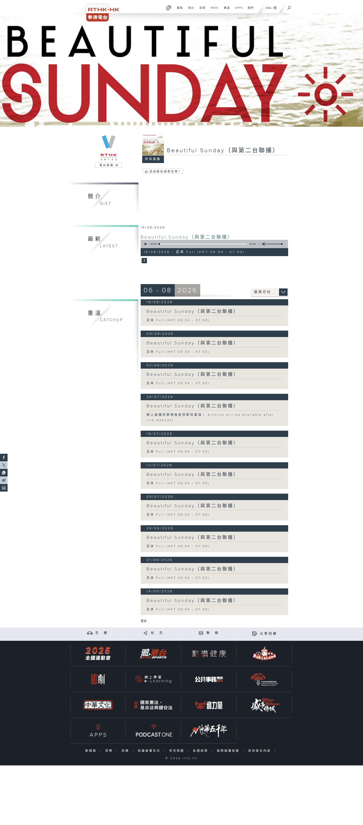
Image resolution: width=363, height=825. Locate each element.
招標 (126, 750)
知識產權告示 (150, 750)
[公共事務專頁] (209, 679)
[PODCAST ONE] (153, 731)
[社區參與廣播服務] (264, 679)
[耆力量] (209, 705)
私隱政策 (201, 750)
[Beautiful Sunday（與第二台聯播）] (144, 261)
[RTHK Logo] (100, 10)
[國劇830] (98, 679)
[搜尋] (289, 6)
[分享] (145, 633)
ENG (268, 8)
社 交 (157, 633)
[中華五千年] (209, 731)
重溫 (225, 9)
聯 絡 (212, 633)
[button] (145, 244)
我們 (249, 9)
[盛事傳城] (264, 705)
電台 (189, 9)
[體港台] (153, 654)
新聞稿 (91, 750)
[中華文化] (98, 705)
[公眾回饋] (254, 633)
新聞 (201, 9)
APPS (237, 9)
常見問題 (177, 750)
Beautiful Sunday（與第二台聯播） (187, 237)
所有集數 (153, 159)
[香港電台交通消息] (90, 633)
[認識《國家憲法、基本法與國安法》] (153, 705)
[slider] (275, 244)
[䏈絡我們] (201, 633)
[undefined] (168, 7)
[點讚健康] (209, 654)
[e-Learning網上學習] (153, 679)
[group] (263, 244)
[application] (213, 244)
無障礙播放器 (229, 750)
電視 (178, 9)
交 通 (101, 633)
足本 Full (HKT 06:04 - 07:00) (178, 320)
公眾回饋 (268, 633)
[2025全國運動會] (98, 654)
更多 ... (145, 621)
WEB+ (213, 9)
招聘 (110, 750)
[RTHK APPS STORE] (98, 731)
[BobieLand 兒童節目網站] (264, 654)
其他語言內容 (260, 750)
